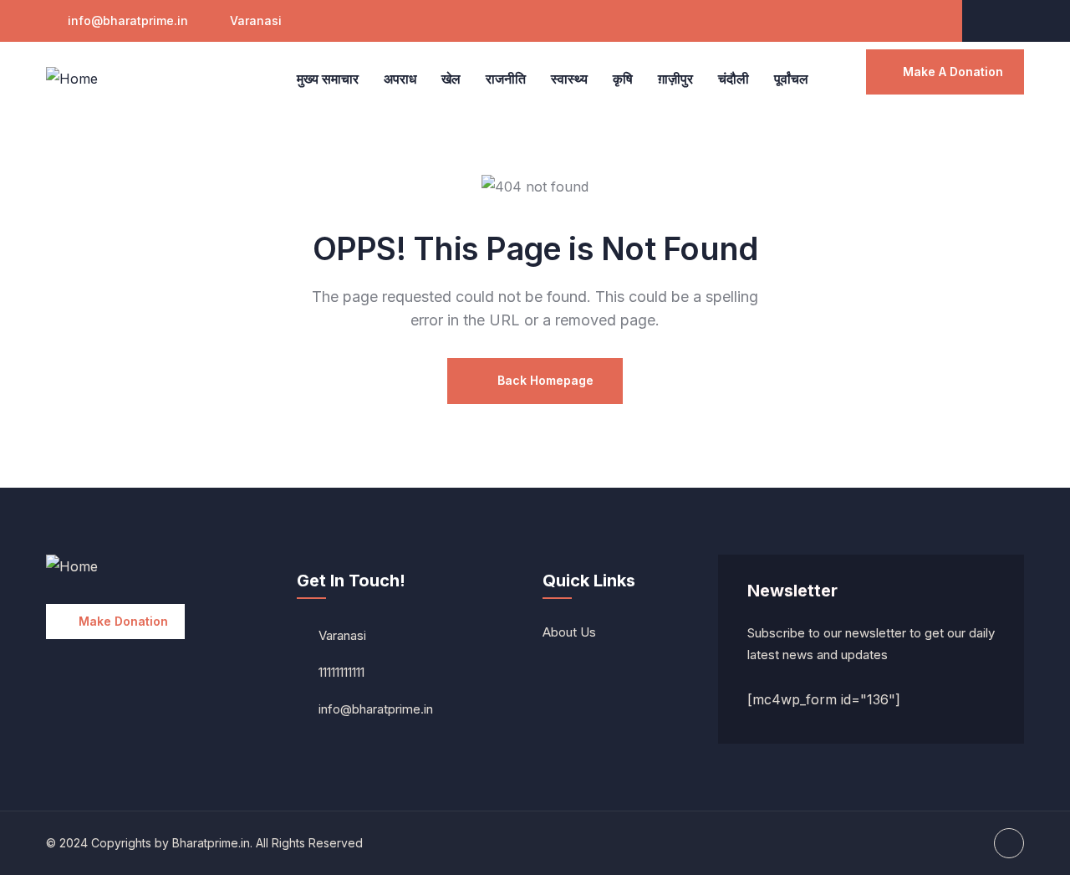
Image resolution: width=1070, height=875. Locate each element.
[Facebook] (1010, 21)
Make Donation (123, 621)
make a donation (953, 71)
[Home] (72, 79)
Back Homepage (544, 380)
